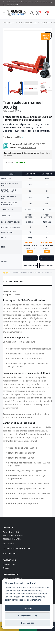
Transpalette (8, 23)
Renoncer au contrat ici (12, 578)
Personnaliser (27, 623)
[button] (48, 75)
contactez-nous (28, 147)
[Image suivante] (50, 88)
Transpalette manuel (27, 23)
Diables (6, 568)
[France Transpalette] (13, 13)
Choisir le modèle (12, 137)
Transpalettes (9, 564)
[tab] (27, 282)
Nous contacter (9, 553)
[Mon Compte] (31, 13)
